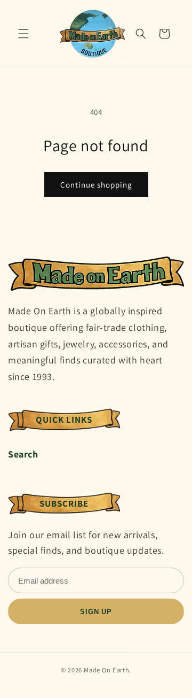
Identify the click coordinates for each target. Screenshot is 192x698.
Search (23, 454)
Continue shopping (96, 185)
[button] (23, 33)
